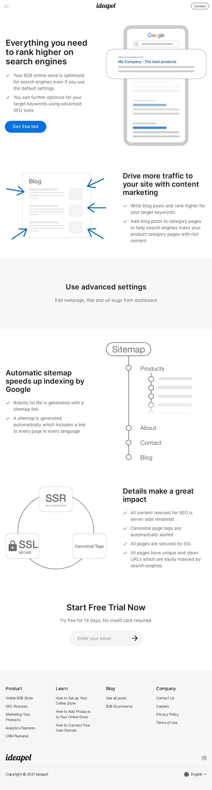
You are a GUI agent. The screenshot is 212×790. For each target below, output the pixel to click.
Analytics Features (20, 728)
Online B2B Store (19, 698)
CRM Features (17, 736)
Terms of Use (166, 722)
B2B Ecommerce (119, 706)
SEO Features (16, 706)
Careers (162, 706)
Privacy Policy (167, 714)
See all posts (116, 698)
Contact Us (165, 698)
